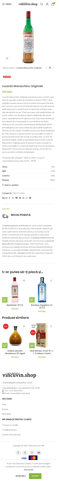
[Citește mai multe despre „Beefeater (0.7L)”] (5, 300)
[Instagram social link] (32, 452)
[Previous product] (46, 67)
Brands (5, 409)
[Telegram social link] (30, 198)
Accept (35, 476)
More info (21, 476)
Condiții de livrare (9, 430)
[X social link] (13, 198)
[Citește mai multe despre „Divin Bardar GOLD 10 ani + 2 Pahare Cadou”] (32, 345)
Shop (4, 404)
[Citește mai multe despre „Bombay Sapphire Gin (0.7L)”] (32, 300)
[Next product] (53, 67)
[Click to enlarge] (7, 58)
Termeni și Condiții (10, 425)
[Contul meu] (47, 4)
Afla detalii (28, 469)
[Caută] (41, 4)
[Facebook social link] (9, 198)
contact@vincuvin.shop (20, 393)
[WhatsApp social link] (26, 198)
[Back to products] (50, 67)
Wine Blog (6, 414)
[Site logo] (28, 4)
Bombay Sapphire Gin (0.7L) (42, 306)
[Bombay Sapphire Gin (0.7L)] (42, 290)
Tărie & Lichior (8, 68)
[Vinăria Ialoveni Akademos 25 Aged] (15, 335)
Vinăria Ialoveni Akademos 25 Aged (15, 352)
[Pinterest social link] (20, 198)
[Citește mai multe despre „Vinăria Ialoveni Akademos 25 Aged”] (5, 345)
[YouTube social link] (39, 452)
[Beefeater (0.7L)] (15, 290)
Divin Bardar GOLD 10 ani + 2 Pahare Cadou (42, 352)
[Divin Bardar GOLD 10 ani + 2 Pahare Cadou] (42, 335)
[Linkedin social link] (23, 198)
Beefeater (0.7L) (15, 305)
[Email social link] (16, 198)
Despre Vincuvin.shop (11, 434)
